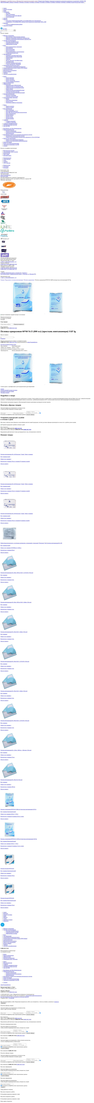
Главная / (3, 280)
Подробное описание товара (7, 391)
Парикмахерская (7, 157)
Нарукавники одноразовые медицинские (15, 66)
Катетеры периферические (12, 41)
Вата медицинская (7, 108)
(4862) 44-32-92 (18, 428)
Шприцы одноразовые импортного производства (17, 38)
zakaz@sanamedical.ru (6, 175)
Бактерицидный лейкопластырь (13, 85)
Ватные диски (9, 116)
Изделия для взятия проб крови (13, 63)
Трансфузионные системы (12, 43)
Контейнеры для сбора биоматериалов (12, 128)
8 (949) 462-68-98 (13, 268)
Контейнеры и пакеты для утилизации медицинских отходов (17, 134)
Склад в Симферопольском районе (14, 24)
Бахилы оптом (9, 101)
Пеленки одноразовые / (29, 280)
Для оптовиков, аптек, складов (10, 151)
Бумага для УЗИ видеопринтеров (11, 143)
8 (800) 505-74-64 (5, 172)
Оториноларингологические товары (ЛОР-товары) (15, 68)
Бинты (4, 76)
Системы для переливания (9, 40)
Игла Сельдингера (10, 50)
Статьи (5, 918)
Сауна (4, 160)
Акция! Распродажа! (76, 2)
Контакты (5, 23)
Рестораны (5, 167)
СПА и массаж (6, 162)
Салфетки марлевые (10, 121)
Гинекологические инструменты (13, 132)
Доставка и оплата (5, 392)
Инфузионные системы (11, 44)
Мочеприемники (10, 133)
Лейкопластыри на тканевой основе (14, 86)
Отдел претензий (10, 16)
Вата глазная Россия (10, 113)
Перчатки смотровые (11, 95)
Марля (4, 105)
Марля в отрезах (10, 107)
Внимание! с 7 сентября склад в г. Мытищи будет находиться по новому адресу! (19, 1)
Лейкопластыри (7, 84)
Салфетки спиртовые (11, 122)
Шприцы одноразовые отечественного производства (18, 39)
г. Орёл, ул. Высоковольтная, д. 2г (8, 261)
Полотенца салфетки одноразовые (14, 102)
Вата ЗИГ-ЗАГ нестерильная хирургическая (16, 112)
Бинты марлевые (10, 77)
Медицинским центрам (8, 150)
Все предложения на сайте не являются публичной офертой (15, 996)
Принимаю (3, 1003)
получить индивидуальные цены (8, 344)
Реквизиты (5, 921)
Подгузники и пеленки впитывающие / (14, 280)
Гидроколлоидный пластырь (12, 91)
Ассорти (5, 145)
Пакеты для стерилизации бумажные (14, 139)
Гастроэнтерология (7, 69)
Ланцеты (8, 59)
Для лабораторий (7, 54)
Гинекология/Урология (8, 129)
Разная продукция (7, 142)
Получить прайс (4, 176)
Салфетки (5, 119)
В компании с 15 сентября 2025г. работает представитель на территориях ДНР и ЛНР (26, 21)
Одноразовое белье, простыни (10, 97)
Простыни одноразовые (11, 100)
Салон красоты (6, 159)
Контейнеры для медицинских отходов (15, 136)
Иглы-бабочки (9, 48)
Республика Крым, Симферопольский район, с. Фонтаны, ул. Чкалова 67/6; (18, 274)
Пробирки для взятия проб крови (14, 55)
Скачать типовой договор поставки (9, 390)
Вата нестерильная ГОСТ (12, 111)
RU (4, 29)
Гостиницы (6, 166)
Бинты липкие (9, 89)
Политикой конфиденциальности (34, 995)
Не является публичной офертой (13, 15)
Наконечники (9, 58)
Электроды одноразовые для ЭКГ (11, 144)
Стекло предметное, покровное (13, 64)
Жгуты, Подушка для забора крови (14, 60)
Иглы (4, 45)
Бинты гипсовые (10, 79)
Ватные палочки (10, 118)
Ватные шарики (10, 115)
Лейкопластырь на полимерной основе (15, 90)
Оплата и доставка (7, 9)
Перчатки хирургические (12, 96)
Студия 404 (11, 998)
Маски (7, 98)
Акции (5, 8)
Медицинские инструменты (10, 70)
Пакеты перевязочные (8, 82)
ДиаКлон (5, 72)
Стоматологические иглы (12, 53)
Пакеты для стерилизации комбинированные (16, 140)
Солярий (5, 161)
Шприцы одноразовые (8, 35)
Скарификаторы (10, 61)
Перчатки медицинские (8, 93)
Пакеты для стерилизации (9, 138)
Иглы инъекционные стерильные (14, 46)
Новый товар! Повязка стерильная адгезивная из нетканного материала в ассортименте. (59, 1)
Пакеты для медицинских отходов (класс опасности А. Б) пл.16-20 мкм (23, 137)
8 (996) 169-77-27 (13, 269)
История (8, 13)
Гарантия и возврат (7, 25)
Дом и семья (6, 154)
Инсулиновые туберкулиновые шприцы (15, 36)
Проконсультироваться (19, 324)
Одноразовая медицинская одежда (11, 65)
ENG (6, 29)
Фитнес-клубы (6, 165)
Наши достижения (10, 14)
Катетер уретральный (11, 131)
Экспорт (5, 18)
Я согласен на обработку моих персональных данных (14, 1046)
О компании (6, 12)
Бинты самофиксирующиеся (12, 81)
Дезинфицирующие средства (10, 124)
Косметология (6, 153)
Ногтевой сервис (7, 155)
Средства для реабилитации (9, 74)
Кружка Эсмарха (7, 71)
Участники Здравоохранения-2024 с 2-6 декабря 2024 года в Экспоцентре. (23, 20)
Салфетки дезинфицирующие (10, 123)
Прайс (82, 2)
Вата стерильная (10, 110)
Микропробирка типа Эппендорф (14, 56)
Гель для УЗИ (6, 126)
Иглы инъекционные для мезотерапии (15, 51)
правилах (56, 1001)
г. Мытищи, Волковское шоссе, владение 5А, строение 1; (14, 272)
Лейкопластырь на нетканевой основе (15, 87)
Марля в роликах (10, 106)
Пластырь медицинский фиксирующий (15, 92)
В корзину (3, 338)
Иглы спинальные (10, 49)
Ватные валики (9, 117)
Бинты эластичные (10, 80)
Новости (5, 19)
